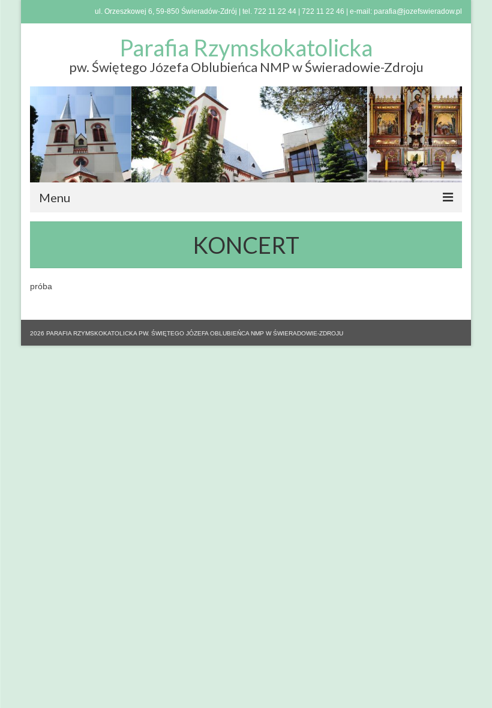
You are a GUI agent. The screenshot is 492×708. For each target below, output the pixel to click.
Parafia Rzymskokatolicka (246, 47)
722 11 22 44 (275, 11)
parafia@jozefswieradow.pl (418, 11)
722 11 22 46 (323, 11)
